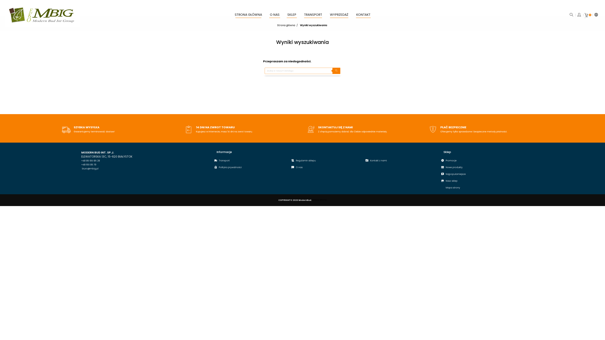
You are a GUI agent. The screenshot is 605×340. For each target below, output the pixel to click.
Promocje (451, 160)
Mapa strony (453, 187)
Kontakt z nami (378, 160)
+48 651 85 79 (88, 164)
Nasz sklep (452, 180)
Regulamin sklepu (306, 160)
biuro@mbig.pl (89, 168)
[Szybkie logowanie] (579, 15)
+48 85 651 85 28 (90, 160)
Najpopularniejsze (456, 174)
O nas (299, 167)
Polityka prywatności (230, 167)
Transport (224, 160)
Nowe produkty (454, 167)
